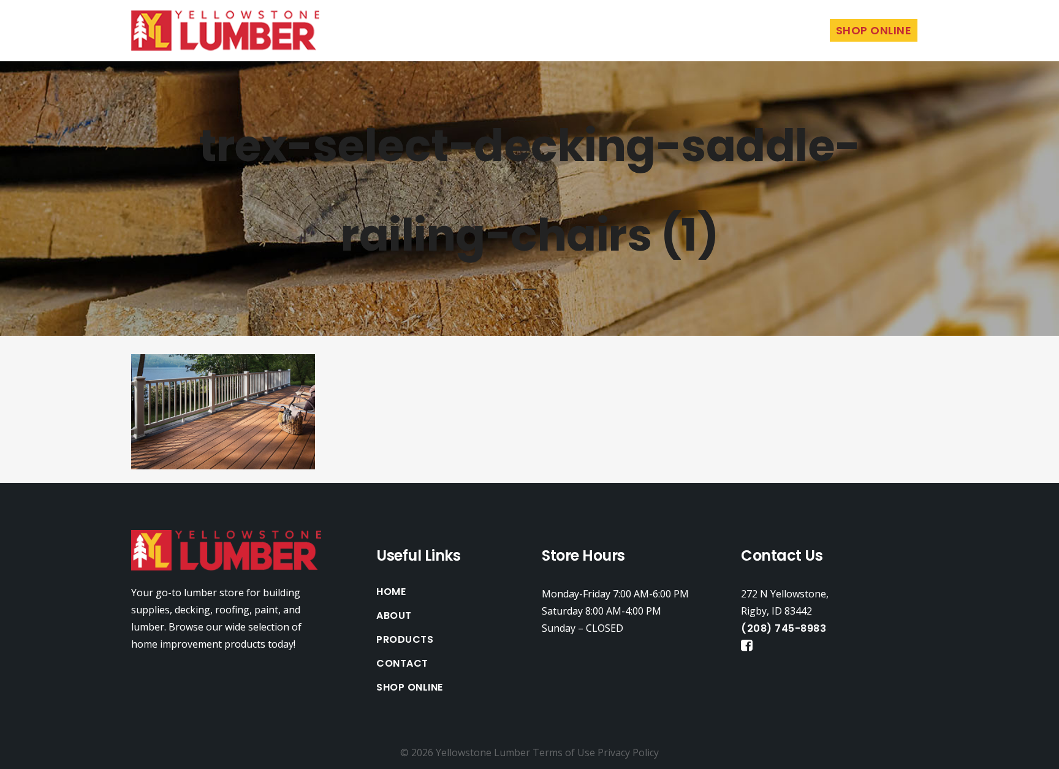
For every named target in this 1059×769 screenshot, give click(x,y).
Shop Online (409, 687)
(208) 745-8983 (783, 628)
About (394, 616)
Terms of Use (564, 752)
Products (404, 639)
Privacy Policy (628, 752)
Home (391, 592)
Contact (402, 663)
